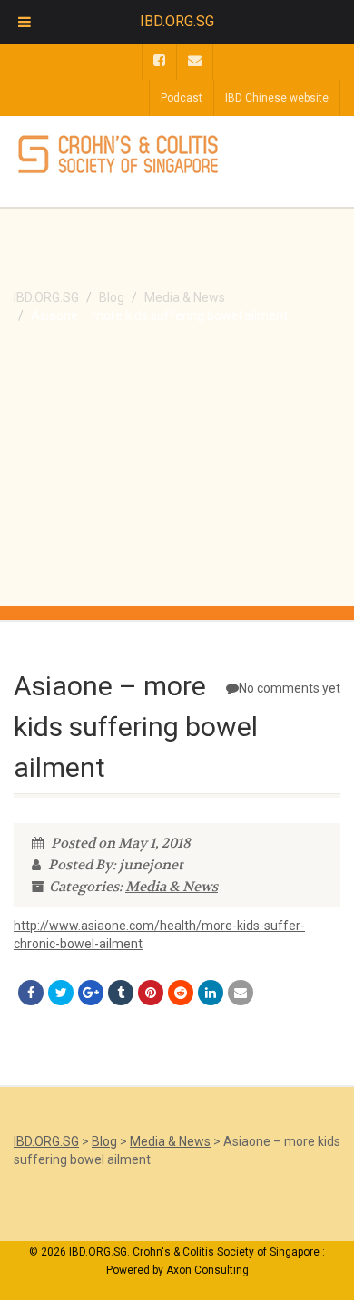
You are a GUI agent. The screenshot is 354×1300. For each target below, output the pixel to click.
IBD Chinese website (277, 98)
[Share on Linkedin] (210, 992)
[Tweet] (61, 992)
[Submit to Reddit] (180, 992)
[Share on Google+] (90, 992)
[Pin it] (150, 992)
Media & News (171, 887)
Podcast (181, 98)
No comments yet (289, 688)
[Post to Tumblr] (120, 992)
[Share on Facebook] (31, 992)
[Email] (240, 992)
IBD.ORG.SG (177, 21)
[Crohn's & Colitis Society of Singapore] (118, 155)
